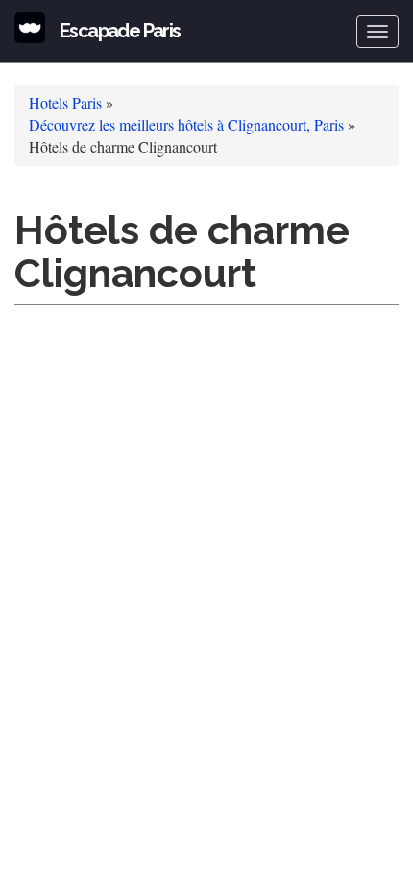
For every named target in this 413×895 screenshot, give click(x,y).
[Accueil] (30, 27)
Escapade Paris (120, 30)
